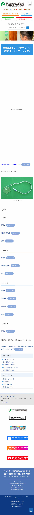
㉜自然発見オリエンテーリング (10, 164)
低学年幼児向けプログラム (10, 367)
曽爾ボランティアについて (10, 14)
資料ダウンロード (24, 19)
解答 (2, 241)
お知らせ (11, 496)
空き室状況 (8, 19)
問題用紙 (3, 298)
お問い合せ (17, 497)
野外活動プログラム (8, 362)
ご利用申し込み (26, 14)
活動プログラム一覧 (8, 379)
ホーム (6, 496)
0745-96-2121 (18, 24)
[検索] (27, 27)
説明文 (3, 225)
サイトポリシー (25, 496)
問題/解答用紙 (5, 233)
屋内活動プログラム (8, 364)
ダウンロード (25, 164)
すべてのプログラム (8, 359)
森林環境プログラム (8, 370)
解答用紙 (3, 306)
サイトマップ (4, 402)
